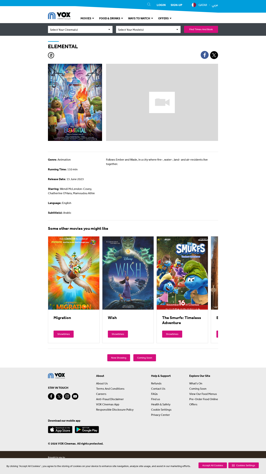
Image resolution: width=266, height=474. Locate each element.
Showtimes (63, 334)
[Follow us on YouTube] (75, 396)
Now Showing (118, 357)
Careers (101, 394)
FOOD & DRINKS (110, 18)
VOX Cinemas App (107, 404)
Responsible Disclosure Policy (115, 409)
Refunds (156, 383)
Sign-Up (176, 5)
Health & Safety (160, 404)
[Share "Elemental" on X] (214, 55)
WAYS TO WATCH (139, 18)
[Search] (149, 5)
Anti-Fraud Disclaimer (110, 399)
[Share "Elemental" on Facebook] (205, 55)
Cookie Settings (161, 409)
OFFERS (163, 18)
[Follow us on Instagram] (67, 396)
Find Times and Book (201, 29)
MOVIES (86, 18)
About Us (102, 383)
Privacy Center (160, 415)
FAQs (154, 394)
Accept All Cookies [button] (212, 465)
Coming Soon (144, 357)
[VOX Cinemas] (59, 16)
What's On (195, 383)
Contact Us (158, 388)
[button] (243, 465)
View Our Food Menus (203, 394)
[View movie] (73, 272)
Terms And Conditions (110, 388)
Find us (155, 399)
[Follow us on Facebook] (51, 396)
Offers (193, 404)
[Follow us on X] (59, 396)
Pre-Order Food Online (203, 399)
